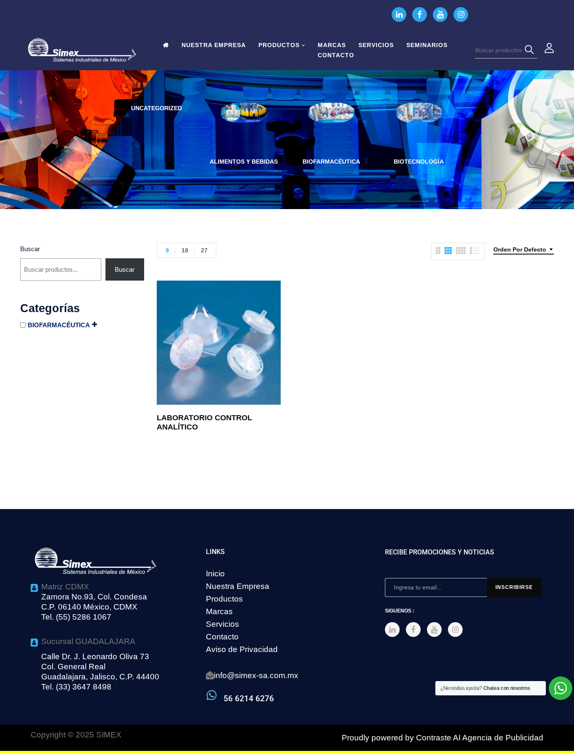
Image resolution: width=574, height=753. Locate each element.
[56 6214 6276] (211, 695)
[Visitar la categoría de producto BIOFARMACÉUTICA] (331, 126)
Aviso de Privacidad (242, 649)
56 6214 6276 (249, 698)
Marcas (219, 611)
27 (204, 250)
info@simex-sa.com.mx (256, 675)
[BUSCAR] (530, 50)
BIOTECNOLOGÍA (419, 161)
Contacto (222, 636)
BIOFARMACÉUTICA (331, 161)
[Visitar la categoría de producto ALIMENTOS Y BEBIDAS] (244, 126)
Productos (224, 598)
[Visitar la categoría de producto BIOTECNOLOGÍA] (419, 126)
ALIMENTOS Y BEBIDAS (244, 161)
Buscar (30, 248)
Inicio (215, 573)
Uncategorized (156, 108)
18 (185, 250)
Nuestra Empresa (237, 586)
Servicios (222, 624)
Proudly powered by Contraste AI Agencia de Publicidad (442, 737)
